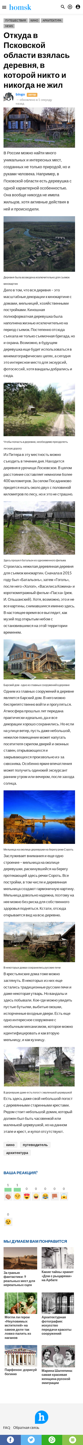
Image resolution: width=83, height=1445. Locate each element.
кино (10, 1145)
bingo (20, 94)
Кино (34, 20)
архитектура (17, 1153)
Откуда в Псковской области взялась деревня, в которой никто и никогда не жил (37, 60)
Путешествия (15, 20)
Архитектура (52, 20)
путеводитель (35, 1145)
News (9, 26)
